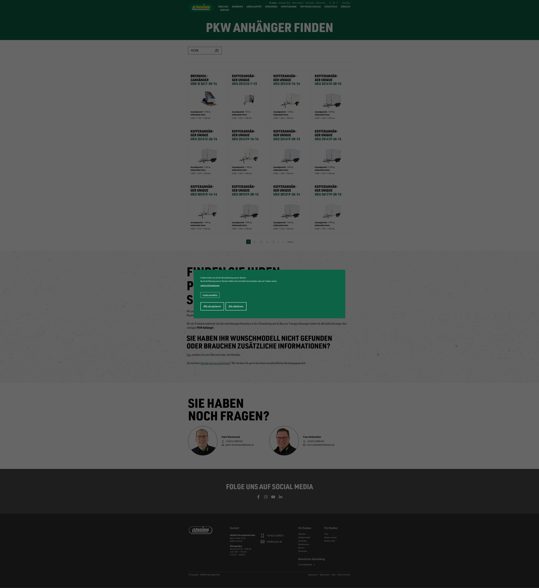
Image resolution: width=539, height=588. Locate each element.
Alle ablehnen (236, 306)
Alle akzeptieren (212, 306)
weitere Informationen (210, 285)
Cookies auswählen (210, 295)
